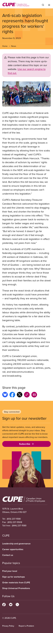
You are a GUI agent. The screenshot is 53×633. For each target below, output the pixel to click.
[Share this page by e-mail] (34, 395)
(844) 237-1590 (19, 525)
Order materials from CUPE (16, 582)
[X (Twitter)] (17, 604)
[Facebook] (4, 604)
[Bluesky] (10, 604)
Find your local (9, 571)
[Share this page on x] (19, 395)
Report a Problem (26, 625)
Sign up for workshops (13, 576)
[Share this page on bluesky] (5, 395)
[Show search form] (43, 5)
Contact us (7, 555)
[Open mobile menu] (49, 5)
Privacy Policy (8, 625)
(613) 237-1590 (14, 518)
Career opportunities (12, 549)
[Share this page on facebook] (12, 395)
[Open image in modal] (26, 94)
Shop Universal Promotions (16, 588)
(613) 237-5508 (14, 522)
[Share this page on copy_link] (27, 395)
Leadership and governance (16, 543)
